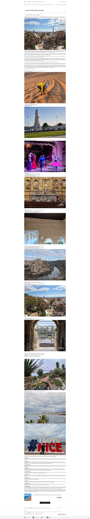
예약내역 (63, 2)
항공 (35, 4)
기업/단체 (52, 4)
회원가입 (61, 2)
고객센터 (65, 2)
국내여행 (41, 4)
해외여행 (25, 4)
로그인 (59, 2)
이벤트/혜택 (64, 4)
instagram (60, 514)
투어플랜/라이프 (48, 4)
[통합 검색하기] (44, 2)
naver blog (65, 514)
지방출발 (38, 4)
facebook (58, 514)
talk (63, 514)
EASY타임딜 (57, 4)
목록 (45, 502)
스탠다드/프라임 (29, 4)
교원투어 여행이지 (27, 1)
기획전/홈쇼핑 (60, 4)
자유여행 (33, 4)
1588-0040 (30, 511)
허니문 (44, 4)
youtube (62, 514)
